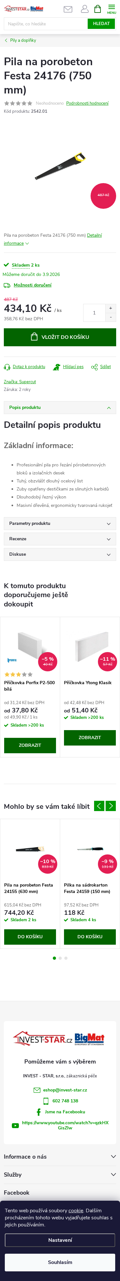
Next (111, 806)
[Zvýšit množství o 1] (110, 308)
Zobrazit (30, 745)
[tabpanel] (30, 687)
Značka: (20, 382)
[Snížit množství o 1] (110, 317)
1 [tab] (54, 958)
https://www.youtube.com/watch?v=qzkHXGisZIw (65, 1125)
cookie (75, 1210)
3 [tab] (66, 958)
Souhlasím (60, 1262)
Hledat (101, 24)
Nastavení (60, 1240)
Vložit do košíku (65, 337)
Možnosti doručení (33, 285)
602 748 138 (65, 1101)
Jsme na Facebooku (65, 1112)
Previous (99, 806)
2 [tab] (60, 958)
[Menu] (111, 8)
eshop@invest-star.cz (65, 1090)
